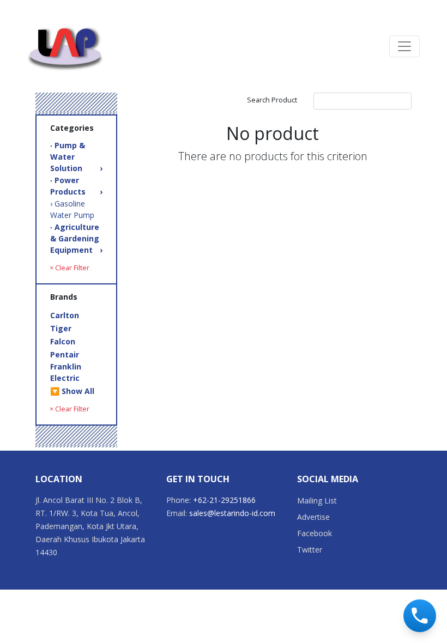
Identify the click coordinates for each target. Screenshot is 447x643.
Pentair (64, 354)
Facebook (314, 533)
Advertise (313, 517)
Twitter (309, 549)
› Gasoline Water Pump (72, 209)
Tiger (60, 328)
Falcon (62, 341)
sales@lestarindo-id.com (232, 513)
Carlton (64, 315)
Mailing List (317, 500)
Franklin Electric (65, 372)
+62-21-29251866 (224, 500)
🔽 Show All (72, 391)
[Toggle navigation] (404, 46)
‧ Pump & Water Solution (76, 156)
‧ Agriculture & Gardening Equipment (76, 238)
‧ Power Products (76, 186)
